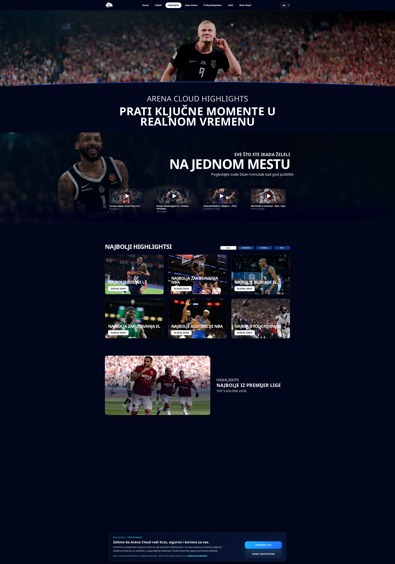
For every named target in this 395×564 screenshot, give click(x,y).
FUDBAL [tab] (264, 248)
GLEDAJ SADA (118, 288)
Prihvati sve (263, 545)
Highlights (173, 5)
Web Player (245, 5)
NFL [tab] (282, 248)
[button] (126, 196)
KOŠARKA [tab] (246, 248)
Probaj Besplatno (213, 5)
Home (145, 5)
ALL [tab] (228, 248)
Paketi (158, 5)
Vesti (230, 5)
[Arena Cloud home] (109, 5)
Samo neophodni (263, 553)
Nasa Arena (191, 5)
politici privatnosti (197, 555)
